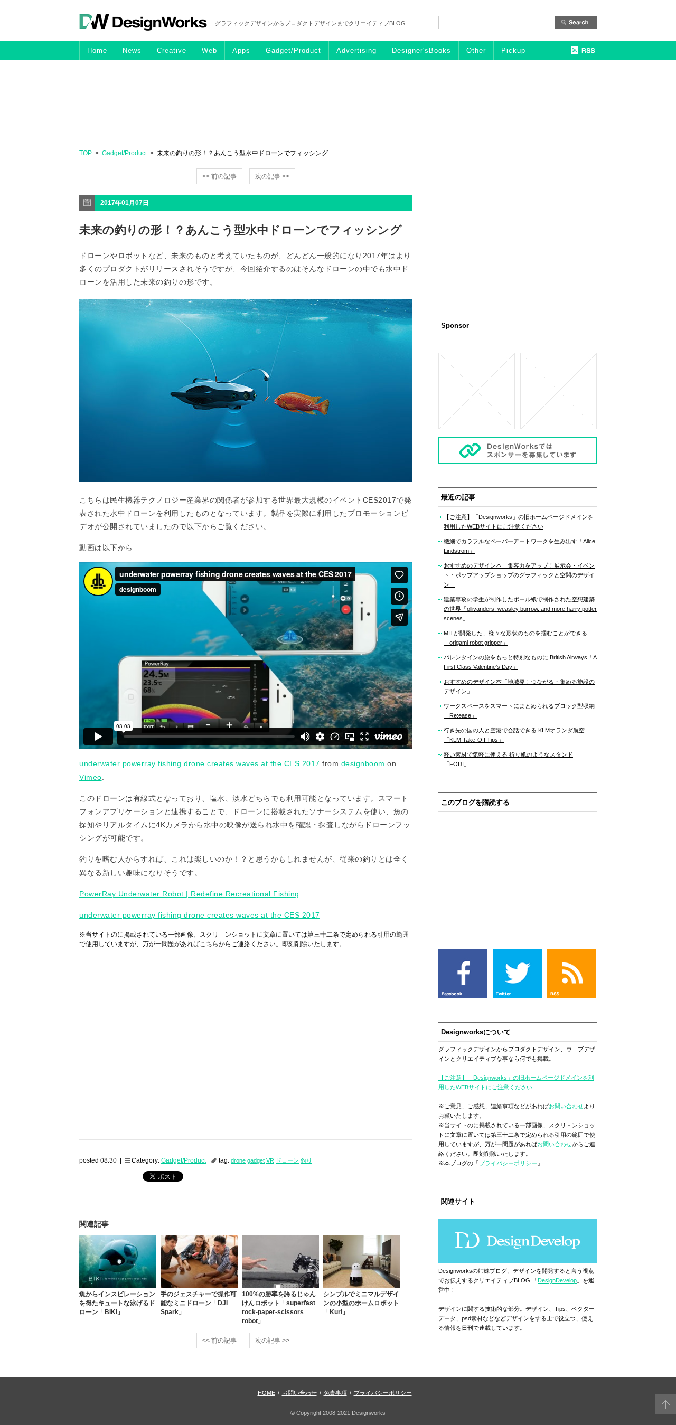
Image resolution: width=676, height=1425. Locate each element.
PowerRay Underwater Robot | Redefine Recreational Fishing (189, 894)
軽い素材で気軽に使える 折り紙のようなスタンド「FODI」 (508, 759)
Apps (241, 50)
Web (209, 50)
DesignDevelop (557, 1280)
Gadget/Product (293, 50)
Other (476, 50)
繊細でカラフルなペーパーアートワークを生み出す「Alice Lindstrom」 (519, 546)
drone (238, 1160)
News (132, 50)
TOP (85, 153)
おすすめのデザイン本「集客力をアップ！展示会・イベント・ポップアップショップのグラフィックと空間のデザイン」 (519, 575)
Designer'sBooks (421, 50)
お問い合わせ (566, 1106)
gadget (256, 1160)
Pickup (513, 50)
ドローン (287, 1160)
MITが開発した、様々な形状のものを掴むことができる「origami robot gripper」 (515, 638)
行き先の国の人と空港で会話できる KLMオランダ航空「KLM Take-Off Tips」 (514, 735)
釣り (306, 1160)
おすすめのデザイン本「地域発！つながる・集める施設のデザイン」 (519, 686)
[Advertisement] (338, 99)
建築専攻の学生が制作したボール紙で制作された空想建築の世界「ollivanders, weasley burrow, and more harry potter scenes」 (520, 608)
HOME (266, 1393)
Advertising (356, 50)
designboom (363, 763)
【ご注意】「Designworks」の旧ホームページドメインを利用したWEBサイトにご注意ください (519, 522)
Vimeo (90, 777)
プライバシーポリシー (508, 1163)
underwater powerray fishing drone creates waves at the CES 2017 (199, 763)
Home (97, 50)
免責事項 (335, 1393)
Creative (171, 50)
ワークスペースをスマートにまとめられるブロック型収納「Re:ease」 (519, 711)
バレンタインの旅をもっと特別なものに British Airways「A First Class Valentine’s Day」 (520, 662)
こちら (209, 944)
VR (270, 1160)
